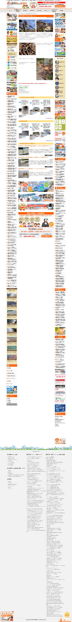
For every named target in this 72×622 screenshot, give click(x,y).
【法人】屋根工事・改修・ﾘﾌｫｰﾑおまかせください (60, 364)
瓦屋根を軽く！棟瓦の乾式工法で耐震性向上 (53, 542)
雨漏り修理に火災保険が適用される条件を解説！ (60, 281)
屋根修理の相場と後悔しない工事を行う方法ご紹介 (35, 493)
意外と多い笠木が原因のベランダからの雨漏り (12, 122)
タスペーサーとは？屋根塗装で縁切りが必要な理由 (55, 515)
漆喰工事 (61, 70)
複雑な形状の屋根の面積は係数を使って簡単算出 (54, 532)
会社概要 (61, 10)
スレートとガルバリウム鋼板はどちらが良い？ (60, 162)
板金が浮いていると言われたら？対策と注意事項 (60, 315)
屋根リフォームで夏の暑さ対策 (32, 482)
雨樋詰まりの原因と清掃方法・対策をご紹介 (34, 521)
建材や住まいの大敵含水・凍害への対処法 (12, 193)
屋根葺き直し (61, 83)
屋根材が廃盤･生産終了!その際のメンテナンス (12, 230)
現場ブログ (23, 13)
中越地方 (9, 402)
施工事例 (25, 10)
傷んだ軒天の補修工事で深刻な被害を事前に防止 (12, 125)
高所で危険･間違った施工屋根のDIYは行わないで (12, 253)
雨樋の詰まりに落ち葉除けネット (32, 523)
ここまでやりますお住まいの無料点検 (54, 10)
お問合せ (9, 381)
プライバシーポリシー (12, 378)
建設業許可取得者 (11, 373)
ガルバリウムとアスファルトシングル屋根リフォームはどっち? (12, 236)
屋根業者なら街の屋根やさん (12, 484)
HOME (20, 13)
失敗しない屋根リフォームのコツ (60, 193)
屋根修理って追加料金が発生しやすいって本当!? (60, 317)
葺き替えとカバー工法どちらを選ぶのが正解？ (60, 206)
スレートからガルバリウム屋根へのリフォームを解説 (60, 164)
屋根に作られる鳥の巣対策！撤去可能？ (60, 355)
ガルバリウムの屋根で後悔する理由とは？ (12, 242)
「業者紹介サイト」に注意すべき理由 (60, 325)
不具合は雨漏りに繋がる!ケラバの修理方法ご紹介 (12, 119)
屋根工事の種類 (60, 58)
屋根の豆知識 (49, 575)
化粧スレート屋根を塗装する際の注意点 (59, 229)
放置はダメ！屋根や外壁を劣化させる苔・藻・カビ (55, 593)
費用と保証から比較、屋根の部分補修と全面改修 (60, 201)
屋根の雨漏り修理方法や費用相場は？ (12, 259)
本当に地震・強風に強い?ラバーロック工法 (12, 171)
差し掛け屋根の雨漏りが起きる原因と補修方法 (12, 186)
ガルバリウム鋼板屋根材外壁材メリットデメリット (60, 182)
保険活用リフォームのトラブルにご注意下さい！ (54, 589)
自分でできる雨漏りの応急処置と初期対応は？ (60, 278)
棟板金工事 (61, 87)
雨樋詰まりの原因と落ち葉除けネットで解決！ (60, 352)
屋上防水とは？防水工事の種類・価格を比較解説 (12, 141)
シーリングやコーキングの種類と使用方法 (12, 163)
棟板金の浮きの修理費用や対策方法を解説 (12, 112)
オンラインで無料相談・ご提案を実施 (33, 458)
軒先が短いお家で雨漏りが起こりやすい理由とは (12, 205)
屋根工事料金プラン (30, 461)
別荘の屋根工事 (58, 361)
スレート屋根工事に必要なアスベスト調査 (53, 548)
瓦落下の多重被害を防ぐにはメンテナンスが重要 (60, 253)
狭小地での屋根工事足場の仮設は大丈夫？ (60, 239)
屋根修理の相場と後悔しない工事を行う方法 (60, 196)
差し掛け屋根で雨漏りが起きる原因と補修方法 (54, 600)
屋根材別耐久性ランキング (11, 222)
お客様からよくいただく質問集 (51, 466)
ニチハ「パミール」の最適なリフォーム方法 (53, 469)
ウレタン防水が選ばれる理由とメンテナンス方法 (12, 130)
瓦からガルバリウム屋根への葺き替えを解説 (60, 167)
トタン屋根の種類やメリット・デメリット (60, 221)
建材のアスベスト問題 (12, 210)
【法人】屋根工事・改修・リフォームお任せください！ (36, 488)
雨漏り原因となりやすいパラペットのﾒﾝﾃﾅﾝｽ (12, 136)
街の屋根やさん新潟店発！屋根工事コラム (14, 476)
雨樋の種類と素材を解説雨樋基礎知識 (12, 278)
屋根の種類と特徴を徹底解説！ (11, 96)
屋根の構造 (10, 114)
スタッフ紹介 (10, 370)
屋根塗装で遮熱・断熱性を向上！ (52, 538)
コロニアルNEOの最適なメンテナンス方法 (60, 236)
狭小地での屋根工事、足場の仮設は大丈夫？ (53, 474)
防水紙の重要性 (10, 212)
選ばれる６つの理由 (11, 458)
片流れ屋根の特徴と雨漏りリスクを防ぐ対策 (12, 180)
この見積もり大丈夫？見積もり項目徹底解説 (60, 302)
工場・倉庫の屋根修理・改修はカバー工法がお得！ (60, 345)
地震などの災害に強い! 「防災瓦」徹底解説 (60, 266)
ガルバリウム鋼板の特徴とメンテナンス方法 (12, 248)
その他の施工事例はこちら (49, 118)
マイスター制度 (10, 465)
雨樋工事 (61, 74)
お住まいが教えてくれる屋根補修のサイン (60, 203)
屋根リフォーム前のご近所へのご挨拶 (59, 297)
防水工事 (61, 79)
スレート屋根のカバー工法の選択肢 (60, 213)
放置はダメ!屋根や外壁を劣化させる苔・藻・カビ (12, 227)
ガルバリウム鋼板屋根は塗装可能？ (60, 169)
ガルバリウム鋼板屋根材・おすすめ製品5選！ (54, 479)
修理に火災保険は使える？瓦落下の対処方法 (60, 256)
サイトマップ (10, 383)
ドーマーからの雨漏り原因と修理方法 (12, 267)
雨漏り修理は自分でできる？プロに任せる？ (12, 107)
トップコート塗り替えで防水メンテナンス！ (12, 283)
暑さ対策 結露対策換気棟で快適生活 (11, 191)
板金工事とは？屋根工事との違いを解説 (12, 109)
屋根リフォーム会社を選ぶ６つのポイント (60, 246)
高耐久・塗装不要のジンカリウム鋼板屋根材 (12, 250)
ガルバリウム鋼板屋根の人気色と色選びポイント (54, 488)
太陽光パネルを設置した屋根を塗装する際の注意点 (35, 527)
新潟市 (9, 398)
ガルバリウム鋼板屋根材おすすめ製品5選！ (60, 177)
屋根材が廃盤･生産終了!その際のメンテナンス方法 (54, 519)
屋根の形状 (10, 178)
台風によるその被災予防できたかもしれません (60, 251)
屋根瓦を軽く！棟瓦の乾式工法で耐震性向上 (60, 261)
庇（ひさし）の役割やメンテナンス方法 (12, 264)
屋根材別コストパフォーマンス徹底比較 (12, 219)
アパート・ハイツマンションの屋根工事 (60, 359)
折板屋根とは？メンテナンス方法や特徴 (60, 224)
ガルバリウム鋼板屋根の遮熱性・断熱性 (60, 172)
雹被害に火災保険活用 (50, 613)
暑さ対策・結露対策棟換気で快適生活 (52, 535)
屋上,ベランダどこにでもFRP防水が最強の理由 (12, 138)
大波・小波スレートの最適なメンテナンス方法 (12, 158)
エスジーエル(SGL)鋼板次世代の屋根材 (12, 245)
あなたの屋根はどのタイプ (51, 459)
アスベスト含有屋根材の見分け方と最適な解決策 (12, 208)
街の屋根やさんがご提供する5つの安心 (17, 10)
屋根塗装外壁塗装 (61, 92)
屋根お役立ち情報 (59, 248)
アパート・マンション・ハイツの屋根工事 (33, 485)
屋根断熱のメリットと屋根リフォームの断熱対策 (12, 275)
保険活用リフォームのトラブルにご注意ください (60, 322)
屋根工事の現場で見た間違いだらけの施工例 (60, 268)
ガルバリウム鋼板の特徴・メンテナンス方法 (53, 551)
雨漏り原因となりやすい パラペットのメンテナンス (35, 510)
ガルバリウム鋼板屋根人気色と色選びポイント (60, 174)
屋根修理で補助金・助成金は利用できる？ (60, 286)
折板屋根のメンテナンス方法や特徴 (52, 501)
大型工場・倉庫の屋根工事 (31, 483)
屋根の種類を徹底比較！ (58, 208)
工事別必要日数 (58, 243)
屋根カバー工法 (62, 66)
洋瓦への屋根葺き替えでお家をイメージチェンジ (12, 233)
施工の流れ (39, 10)
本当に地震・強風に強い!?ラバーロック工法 (53, 597)
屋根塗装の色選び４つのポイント (59, 271)
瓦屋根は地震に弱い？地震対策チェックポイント (60, 263)
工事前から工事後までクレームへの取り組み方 (60, 300)
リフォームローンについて (31, 499)
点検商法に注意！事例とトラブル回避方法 (33, 468)
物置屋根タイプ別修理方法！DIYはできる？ (60, 339)
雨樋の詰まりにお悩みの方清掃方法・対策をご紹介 (60, 350)
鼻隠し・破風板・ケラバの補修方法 (12, 117)
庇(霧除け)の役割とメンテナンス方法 (11, 160)
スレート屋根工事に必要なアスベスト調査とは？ (12, 280)
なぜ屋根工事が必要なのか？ (60, 191)
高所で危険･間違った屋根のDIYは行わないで (54, 555)
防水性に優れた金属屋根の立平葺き (52, 586)
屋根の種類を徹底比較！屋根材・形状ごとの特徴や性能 (55, 493)
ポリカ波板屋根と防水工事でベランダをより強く (60, 347)
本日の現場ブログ (11, 473)
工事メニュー (46, 10)
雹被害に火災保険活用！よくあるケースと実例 (60, 283)
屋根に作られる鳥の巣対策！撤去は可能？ (33, 524)
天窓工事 (61, 96)
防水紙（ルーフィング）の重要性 (52, 573)
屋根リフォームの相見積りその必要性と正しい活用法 (60, 295)
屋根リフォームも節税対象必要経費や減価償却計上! (60, 367)
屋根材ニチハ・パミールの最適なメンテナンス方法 (60, 231)
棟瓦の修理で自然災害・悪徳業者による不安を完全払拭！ (56, 522)
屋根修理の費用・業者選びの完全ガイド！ (12, 101)
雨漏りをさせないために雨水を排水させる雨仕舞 (12, 198)
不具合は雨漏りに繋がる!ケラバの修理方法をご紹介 (55, 516)
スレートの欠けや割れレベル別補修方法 (60, 216)
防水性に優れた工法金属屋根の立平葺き (11, 166)
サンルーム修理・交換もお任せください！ (60, 342)
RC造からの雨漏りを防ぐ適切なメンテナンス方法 (12, 261)
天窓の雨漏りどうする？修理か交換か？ (12, 269)
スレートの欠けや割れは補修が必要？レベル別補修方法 (55, 498)
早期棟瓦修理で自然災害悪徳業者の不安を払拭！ (12, 155)
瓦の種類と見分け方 (11, 203)
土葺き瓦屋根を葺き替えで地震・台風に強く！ (12, 152)
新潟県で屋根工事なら (12, 375)
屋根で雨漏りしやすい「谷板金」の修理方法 (12, 201)
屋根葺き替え (61, 62)
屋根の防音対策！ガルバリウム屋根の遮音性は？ (60, 184)
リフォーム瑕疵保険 (11, 462)
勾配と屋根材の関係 (11, 195)
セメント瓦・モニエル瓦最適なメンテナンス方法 (12, 149)
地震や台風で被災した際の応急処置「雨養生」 (12, 168)
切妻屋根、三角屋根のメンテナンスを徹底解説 (12, 183)
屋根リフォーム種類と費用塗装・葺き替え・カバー (60, 211)
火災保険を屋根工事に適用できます (32, 479)
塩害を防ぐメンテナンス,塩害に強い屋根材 (12, 225)
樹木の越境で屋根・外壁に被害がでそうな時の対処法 (60, 320)
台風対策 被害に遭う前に (31, 476)
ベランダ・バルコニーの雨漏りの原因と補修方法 (12, 144)
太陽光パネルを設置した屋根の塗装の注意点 (60, 226)
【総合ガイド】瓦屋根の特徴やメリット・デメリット (55, 491)
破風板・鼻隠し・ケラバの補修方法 (52, 508)
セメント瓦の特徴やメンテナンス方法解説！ (12, 147)
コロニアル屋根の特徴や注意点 (59, 218)
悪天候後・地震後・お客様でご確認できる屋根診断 (55, 462)
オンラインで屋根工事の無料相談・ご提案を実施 (60, 292)
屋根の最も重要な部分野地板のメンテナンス (12, 215)
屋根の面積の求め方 (11, 173)
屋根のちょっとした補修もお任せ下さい (33, 465)
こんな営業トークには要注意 (60, 307)
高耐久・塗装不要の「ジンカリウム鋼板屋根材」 (54, 552)
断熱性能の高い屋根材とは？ (10, 272)
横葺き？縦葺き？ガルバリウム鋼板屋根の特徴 (60, 179)
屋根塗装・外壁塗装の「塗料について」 (53, 463)
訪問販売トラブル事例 (60, 309)
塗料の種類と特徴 (59, 376)
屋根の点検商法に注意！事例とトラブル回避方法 (60, 312)
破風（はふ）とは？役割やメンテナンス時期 (12, 286)
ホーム (10, 10)
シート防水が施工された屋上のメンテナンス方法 (12, 133)
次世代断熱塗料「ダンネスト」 (58, 273)
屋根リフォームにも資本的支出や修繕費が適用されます (36, 500)
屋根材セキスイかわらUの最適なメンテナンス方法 (60, 234)
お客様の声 (32, 10)
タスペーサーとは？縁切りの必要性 (11, 128)
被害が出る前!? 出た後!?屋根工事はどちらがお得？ (60, 305)
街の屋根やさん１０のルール (12, 459)
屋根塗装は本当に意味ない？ (11, 104)
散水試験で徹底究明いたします (32, 475)
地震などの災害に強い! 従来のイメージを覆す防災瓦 (55, 545)
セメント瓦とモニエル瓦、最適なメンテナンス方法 (55, 504)
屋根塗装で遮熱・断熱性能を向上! (60, 276)
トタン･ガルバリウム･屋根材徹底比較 (12, 239)
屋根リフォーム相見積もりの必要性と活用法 (34, 496)
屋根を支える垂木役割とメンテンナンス (12, 256)
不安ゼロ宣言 (10, 461)
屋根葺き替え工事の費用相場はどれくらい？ (60, 198)
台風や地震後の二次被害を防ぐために (60, 258)
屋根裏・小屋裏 (10, 188)
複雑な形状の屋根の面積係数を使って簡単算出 (12, 176)
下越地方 (9, 400)
